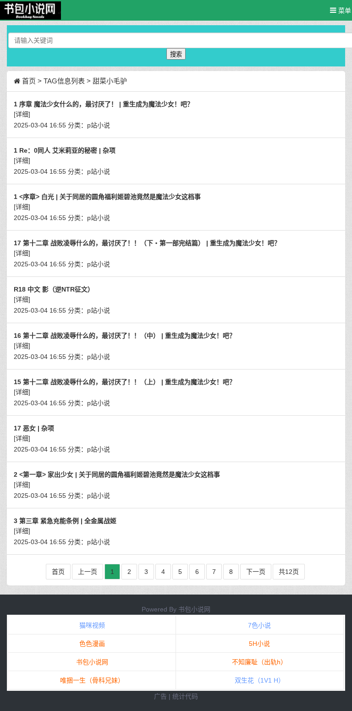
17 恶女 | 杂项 (34, 428)
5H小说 (259, 643)
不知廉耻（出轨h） (259, 662)
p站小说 (98, 125)
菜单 (343, 10)
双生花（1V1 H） (260, 680)
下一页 (255, 571)
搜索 (176, 54)
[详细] (22, 114)
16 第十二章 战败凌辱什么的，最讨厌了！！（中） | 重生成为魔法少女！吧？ (125, 335)
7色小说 (259, 625)
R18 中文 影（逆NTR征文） (54, 289)
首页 (29, 81)
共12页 (289, 571)
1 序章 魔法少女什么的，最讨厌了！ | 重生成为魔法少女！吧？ (103, 104)
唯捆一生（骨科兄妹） (92, 680)
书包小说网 (194, 609)
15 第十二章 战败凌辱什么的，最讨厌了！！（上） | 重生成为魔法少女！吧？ (125, 382)
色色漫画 (92, 643)
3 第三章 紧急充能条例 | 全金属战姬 (65, 520)
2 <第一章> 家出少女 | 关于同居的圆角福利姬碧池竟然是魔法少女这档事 (117, 474)
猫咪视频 (92, 625)
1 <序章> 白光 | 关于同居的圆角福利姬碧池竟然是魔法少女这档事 (107, 196)
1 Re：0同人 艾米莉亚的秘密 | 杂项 (65, 150)
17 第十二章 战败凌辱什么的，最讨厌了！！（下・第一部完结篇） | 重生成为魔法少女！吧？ (147, 243)
